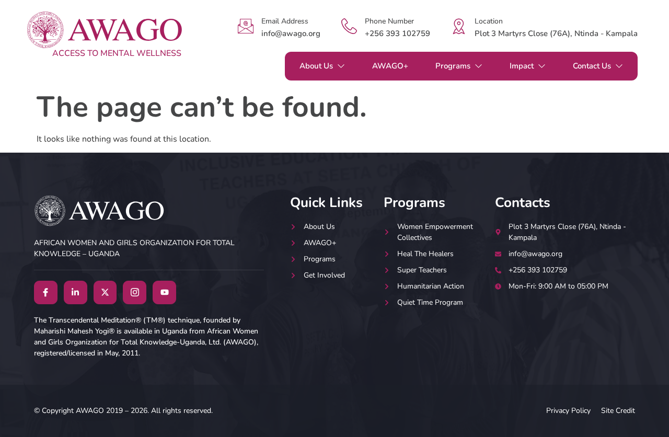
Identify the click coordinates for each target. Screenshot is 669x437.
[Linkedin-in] (75, 292)
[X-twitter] (105, 292)
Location (489, 21)
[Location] (459, 26)
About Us (316, 66)
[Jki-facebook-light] (45, 292)
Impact (522, 66)
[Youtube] (164, 292)
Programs (452, 66)
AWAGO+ (390, 66)
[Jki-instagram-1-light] (134, 292)
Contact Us (592, 66)
